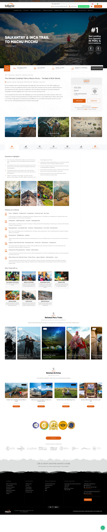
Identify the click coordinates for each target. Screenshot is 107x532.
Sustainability (9, 488)
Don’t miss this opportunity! (81, 1)
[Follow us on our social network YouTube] (56, 507)
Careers (7, 493)
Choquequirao (29, 487)
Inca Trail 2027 (36, 1)
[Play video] (7, 68)
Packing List (47, 487)
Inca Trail (27, 485)
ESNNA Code (99, 511)
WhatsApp (94, 107)
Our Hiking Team (9, 485)
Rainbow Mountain (29, 490)
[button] (6, 343)
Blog (46, 490)
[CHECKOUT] (91, 6)
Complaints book (77, 511)
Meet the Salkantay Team (11, 483)
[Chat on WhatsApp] (83, 6)
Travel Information (48, 485)
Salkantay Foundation (10, 490)
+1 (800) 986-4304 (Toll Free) (90, 487)
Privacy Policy (93, 511)
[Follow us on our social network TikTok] (57, 507)
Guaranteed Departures (50, 483)
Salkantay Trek (29, 483)
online (85, 109)
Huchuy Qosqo (29, 488)
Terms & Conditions (85, 511)
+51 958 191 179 (73, 6)
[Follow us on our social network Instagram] (54, 507)
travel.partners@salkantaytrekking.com (92, 491)
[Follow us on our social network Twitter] (50, 507)
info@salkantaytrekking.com (89, 483)
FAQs (46, 488)
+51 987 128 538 (88, 493)
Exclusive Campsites (10, 487)
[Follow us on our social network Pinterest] (52, 507)
